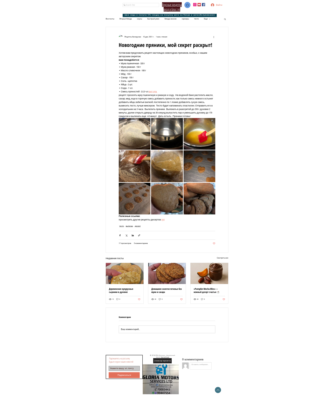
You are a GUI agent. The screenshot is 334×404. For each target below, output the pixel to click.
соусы (139, 19)
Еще (206, 19)
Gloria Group (165, 357)
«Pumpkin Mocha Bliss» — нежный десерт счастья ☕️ (207, 290)
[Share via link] (139, 235)
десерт (138, 226)
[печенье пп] (167, 273)
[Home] (187, 5)
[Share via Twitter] (126, 235)
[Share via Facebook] (120, 235)
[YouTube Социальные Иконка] (199, 4)
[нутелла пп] (209, 273)
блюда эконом (171, 19)
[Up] (218, 390)
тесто (196, 19)
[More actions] (213, 36)
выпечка (129, 226)
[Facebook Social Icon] (203, 4)
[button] (225, 19)
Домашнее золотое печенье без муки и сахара (166, 290)
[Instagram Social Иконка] (194, 4)
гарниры (185, 19)
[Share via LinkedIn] (133, 235)
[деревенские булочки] (125, 273)
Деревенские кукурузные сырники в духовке (121, 290)
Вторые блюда (126, 19)
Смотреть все (222, 258)
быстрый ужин (153, 19)
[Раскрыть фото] (134, 134)
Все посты (110, 19)
